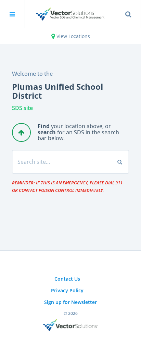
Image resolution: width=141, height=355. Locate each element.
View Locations (72, 36)
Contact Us (67, 279)
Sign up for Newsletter (70, 302)
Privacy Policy (67, 290)
